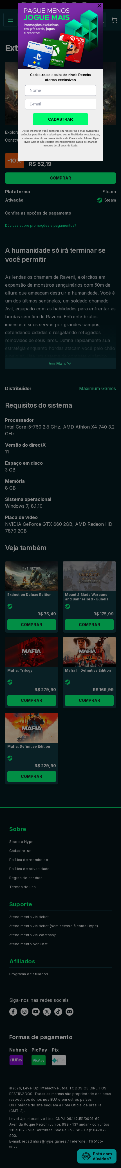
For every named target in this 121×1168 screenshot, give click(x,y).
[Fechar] (97, 6)
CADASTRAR (60, 119)
